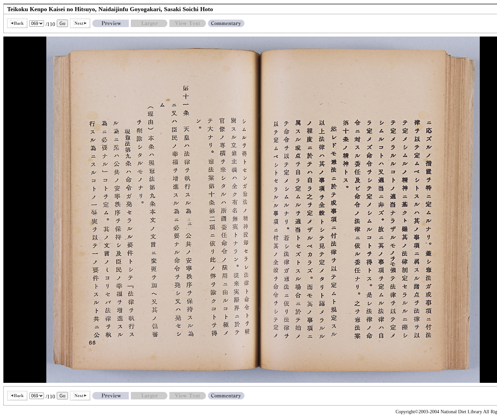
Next (80, 23)
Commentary (226, 23)
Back (17, 23)
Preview (110, 23)
